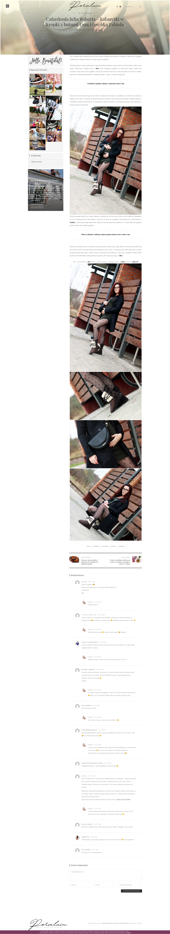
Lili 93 (84, 581)
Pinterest (105, 546)
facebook (34, 183)
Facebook (96, 546)
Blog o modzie (85, 13)
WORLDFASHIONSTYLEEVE (92, 763)
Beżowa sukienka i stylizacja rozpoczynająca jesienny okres (101, 234)
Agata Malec (87, 824)
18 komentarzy (93, 30)
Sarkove (85, 837)
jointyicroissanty (90, 642)
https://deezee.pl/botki (123, 800)
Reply (134, 581)
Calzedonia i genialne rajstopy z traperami (101, 83)
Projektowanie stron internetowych (116, 923)
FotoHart (86, 849)
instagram (43, 183)
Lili (83, 593)
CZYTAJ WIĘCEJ (37, 206)
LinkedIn (121, 546)
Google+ (113, 546)
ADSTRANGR (86, 705)
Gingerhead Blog (89, 730)
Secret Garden (88, 669)
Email (89, 546)
